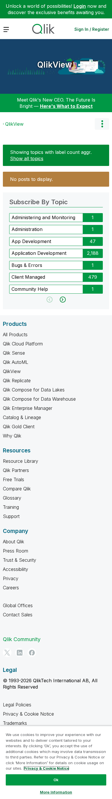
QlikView (54, 65)
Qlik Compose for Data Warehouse (39, 399)
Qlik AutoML (15, 362)
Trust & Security (19, 560)
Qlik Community (21, 639)
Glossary (12, 498)
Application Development (38, 253)
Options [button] (102, 124)
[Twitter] (7, 652)
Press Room (15, 551)
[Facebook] (32, 652)
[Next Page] (62, 300)
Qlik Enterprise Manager (27, 408)
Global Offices (18, 605)
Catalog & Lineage (22, 417)
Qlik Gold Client (18, 426)
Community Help (29, 289)
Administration (27, 229)
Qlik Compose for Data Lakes (34, 390)
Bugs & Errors (26, 265)
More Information (56, 792)
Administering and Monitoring (43, 217)
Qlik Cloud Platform (23, 344)
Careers (11, 587)
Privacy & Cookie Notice (28, 714)
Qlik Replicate (17, 380)
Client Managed (28, 277)
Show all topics (26, 158)
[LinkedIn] (19, 652)
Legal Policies (17, 705)
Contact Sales (17, 615)
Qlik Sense (14, 353)
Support (11, 516)
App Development (31, 241)
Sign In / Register (91, 29)
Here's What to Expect (66, 106)
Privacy (10, 578)
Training (11, 507)
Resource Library (20, 461)
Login (80, 6)
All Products (15, 334)
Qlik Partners (16, 470)
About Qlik (13, 541)
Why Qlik (12, 436)
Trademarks (15, 723)
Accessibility (15, 569)
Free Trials (13, 479)
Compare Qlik (17, 489)
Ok (56, 779)
